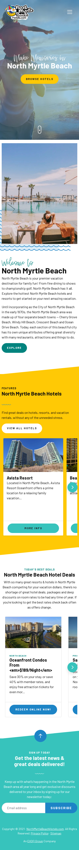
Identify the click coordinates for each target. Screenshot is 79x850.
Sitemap (55, 833)
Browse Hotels (39, 79)
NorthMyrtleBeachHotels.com (45, 829)
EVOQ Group (35, 841)
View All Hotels (22, 428)
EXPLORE (14, 347)
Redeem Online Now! (33, 709)
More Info (33, 528)
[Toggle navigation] (70, 12)
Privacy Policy (39, 833)
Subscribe (61, 808)
